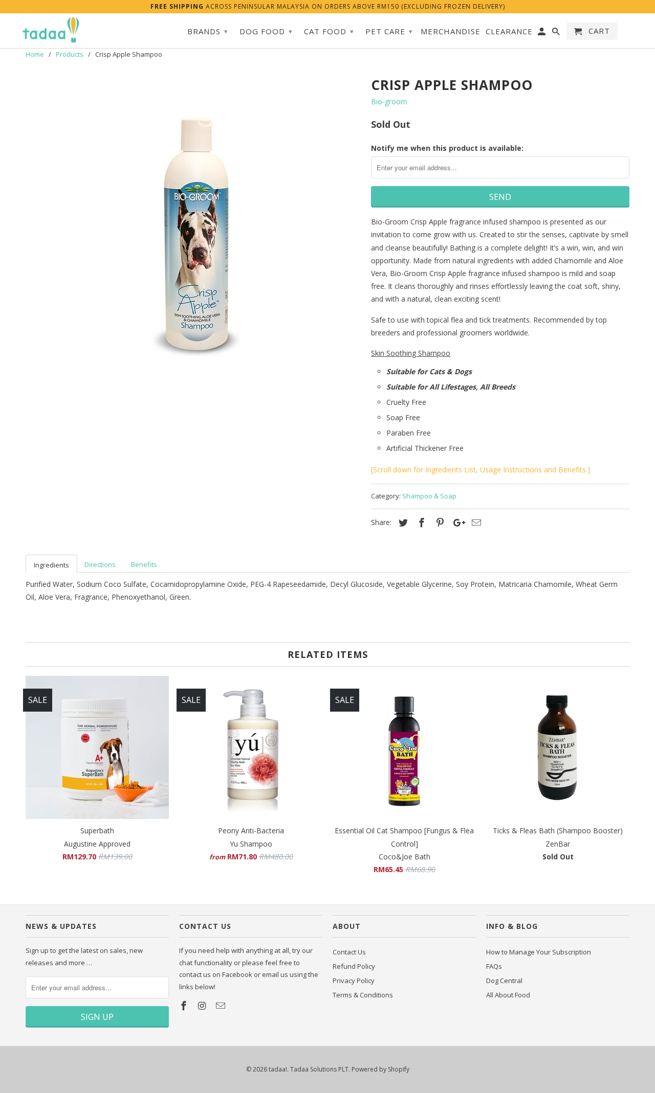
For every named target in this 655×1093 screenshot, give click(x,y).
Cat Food (329, 31)
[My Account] (542, 33)
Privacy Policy (354, 980)
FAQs (494, 966)
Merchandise (451, 31)
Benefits (144, 564)
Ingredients (51, 565)
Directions (100, 564)
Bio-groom (389, 101)
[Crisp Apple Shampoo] (193, 226)
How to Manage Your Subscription (538, 952)
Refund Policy (354, 966)
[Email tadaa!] (221, 1005)
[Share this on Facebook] (420, 522)
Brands (207, 31)
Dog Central (504, 980)
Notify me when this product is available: (447, 148)
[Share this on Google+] (456, 522)
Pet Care (389, 31)
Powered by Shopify (380, 1069)
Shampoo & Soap (429, 495)
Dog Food (266, 31)
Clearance (509, 31)
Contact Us (349, 952)
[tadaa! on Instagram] (203, 1005)
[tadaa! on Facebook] (184, 1005)
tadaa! (278, 1069)
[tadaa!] (51, 30)
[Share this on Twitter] (402, 522)
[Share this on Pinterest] (438, 522)
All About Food (508, 994)
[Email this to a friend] (475, 522)
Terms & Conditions (363, 994)
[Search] (556, 33)
